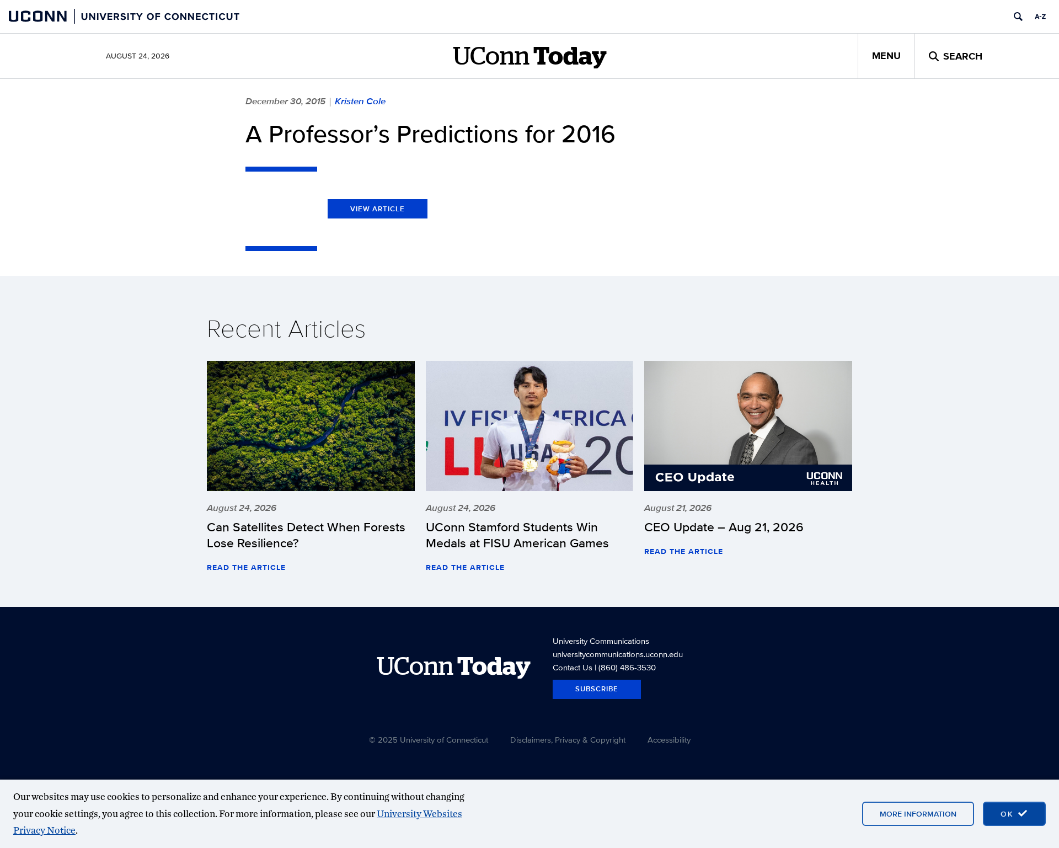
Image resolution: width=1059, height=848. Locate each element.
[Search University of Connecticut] (1018, 16)
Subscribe (596, 689)
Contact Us (572, 667)
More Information (918, 813)
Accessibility (669, 739)
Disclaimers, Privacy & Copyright (567, 739)
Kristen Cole (360, 101)
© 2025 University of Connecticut (428, 739)
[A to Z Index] (1040, 16)
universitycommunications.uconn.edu (618, 654)
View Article (377, 209)
